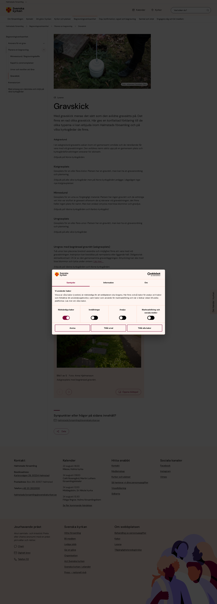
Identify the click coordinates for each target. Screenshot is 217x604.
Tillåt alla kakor (144, 328)
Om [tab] (146, 283)
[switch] (94, 318)
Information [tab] (108, 283)
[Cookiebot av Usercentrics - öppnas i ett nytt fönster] (151, 274)
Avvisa (72, 328)
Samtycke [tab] (71, 283)
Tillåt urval (108, 328)
